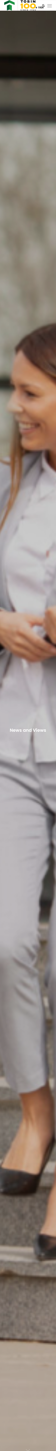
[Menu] (48, 5)
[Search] (42, 5)
